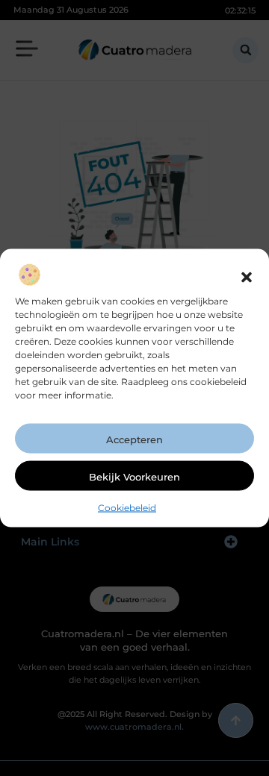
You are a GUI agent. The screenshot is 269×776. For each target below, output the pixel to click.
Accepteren (134, 439)
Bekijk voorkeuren (134, 476)
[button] (246, 276)
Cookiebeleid (127, 507)
